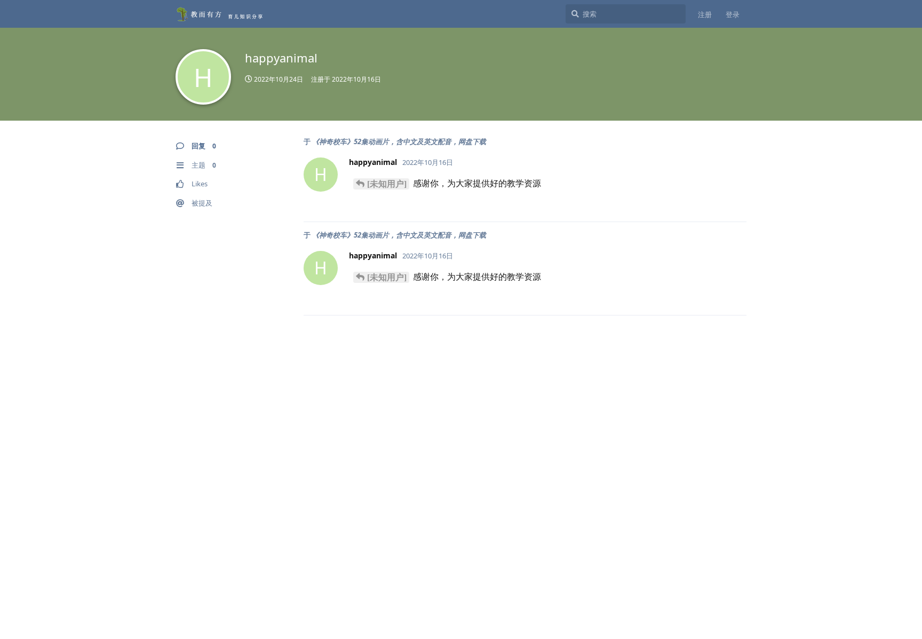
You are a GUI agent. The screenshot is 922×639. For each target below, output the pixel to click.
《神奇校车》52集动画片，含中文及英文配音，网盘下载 (399, 141)
